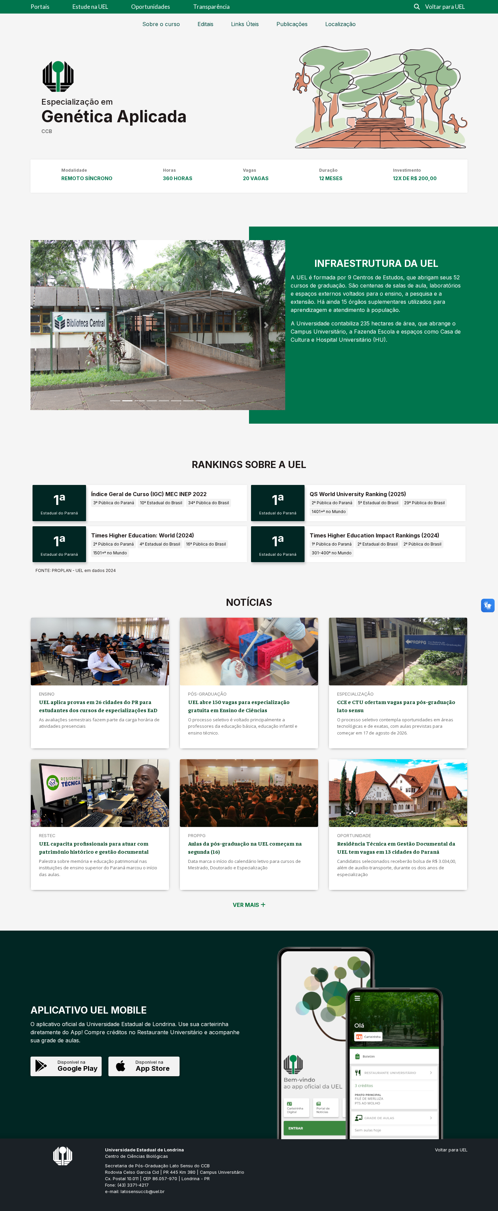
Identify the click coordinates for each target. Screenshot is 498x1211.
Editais (205, 24)
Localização (340, 24)
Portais (39, 6)
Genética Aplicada (114, 116)
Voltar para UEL (445, 6)
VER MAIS (247, 904)
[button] (49, 325)
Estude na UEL (90, 6)
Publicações (292, 24)
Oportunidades (150, 6)
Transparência (211, 6)
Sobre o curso (161, 24)
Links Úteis (245, 24)
